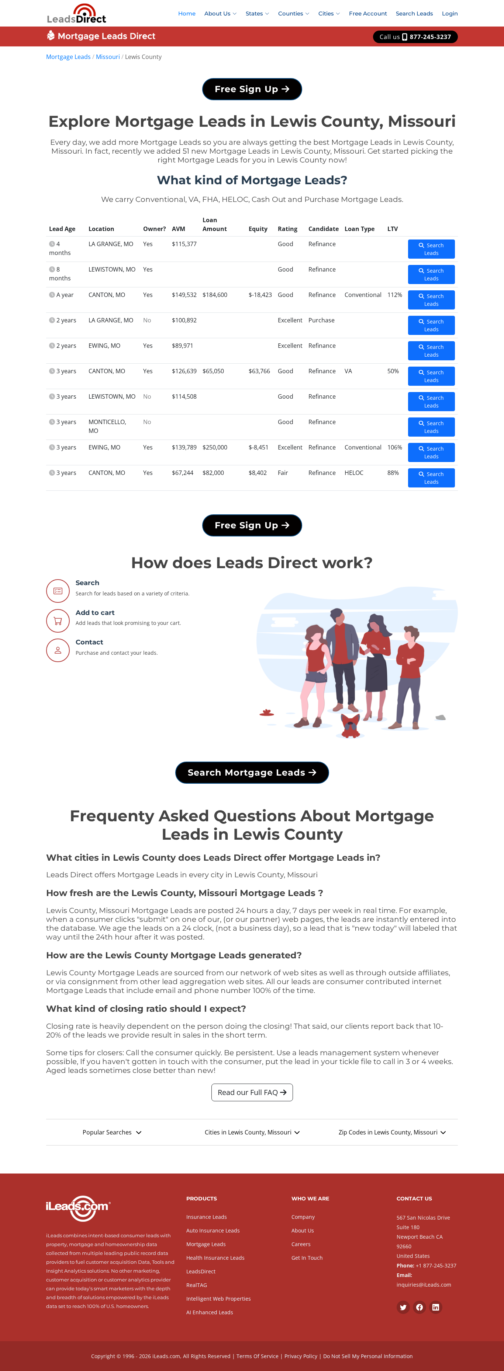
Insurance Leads (206, 1216)
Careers (301, 1244)
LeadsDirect (200, 1271)
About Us (302, 1230)
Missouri (108, 57)
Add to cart (95, 613)
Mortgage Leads (68, 57)
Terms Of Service (258, 1356)
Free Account (368, 13)
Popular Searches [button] (108, 1132)
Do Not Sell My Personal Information (368, 1356)
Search (87, 583)
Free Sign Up (248, 89)
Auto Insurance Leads (213, 1230)
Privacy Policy (300, 1356)
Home (187, 13)
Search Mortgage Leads (248, 772)
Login (450, 13)
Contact (89, 642)
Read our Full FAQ (249, 1092)
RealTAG (196, 1284)
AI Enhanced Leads (209, 1312)
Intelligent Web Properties (218, 1298)
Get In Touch (307, 1257)
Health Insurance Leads (215, 1257)
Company (303, 1216)
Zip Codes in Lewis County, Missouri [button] (388, 1132)
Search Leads (414, 13)
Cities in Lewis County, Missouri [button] (248, 1132)
